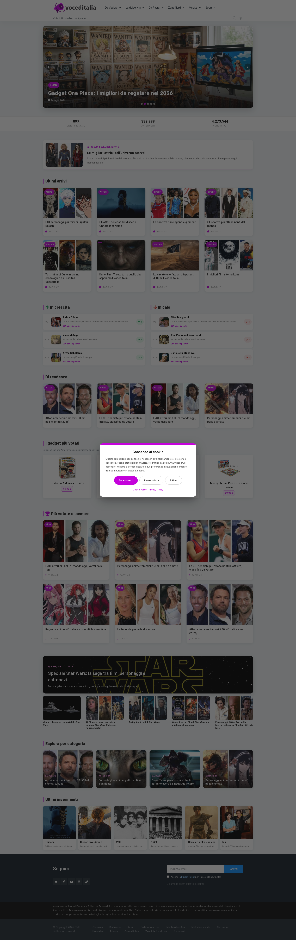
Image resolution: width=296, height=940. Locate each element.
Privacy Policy (156, 489)
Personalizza (151, 480)
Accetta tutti (126, 480)
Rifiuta (173, 480)
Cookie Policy (140, 489)
